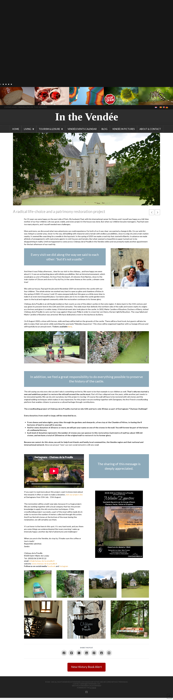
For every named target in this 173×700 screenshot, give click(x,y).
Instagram (63, 566)
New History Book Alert (86, 666)
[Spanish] (160, 107)
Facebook (51, 566)
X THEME (93, 688)
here (70, 326)
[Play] (28, 484)
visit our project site (74, 494)
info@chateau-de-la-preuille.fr (42, 561)
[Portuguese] (164, 107)
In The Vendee (10, 101)
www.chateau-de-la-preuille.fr (44, 563)
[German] (167, 107)
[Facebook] (86, 692)
